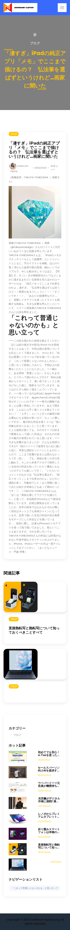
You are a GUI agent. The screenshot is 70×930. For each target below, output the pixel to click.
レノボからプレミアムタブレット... (49, 815)
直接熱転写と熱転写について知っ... (49, 846)
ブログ (35, 43)
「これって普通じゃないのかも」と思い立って (35, 888)
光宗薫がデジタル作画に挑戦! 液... (49, 800)
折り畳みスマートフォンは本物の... (49, 831)
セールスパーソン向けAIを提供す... (49, 769)
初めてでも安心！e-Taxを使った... (49, 754)
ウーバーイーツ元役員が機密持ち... (49, 784)
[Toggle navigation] (62, 7)
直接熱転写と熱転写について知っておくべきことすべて (34, 630)
